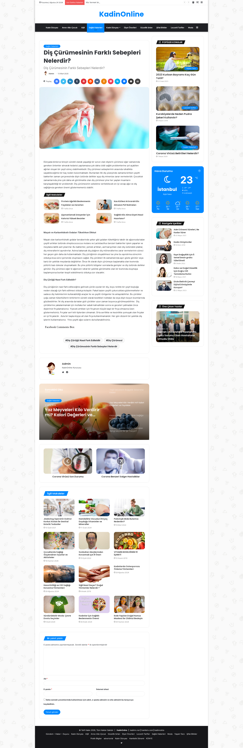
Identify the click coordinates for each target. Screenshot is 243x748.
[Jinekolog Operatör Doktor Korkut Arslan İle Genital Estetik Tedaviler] (59, 507)
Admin (51, 74)
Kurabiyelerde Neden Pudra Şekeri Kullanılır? (174, 115)
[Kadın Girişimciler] (164, 246)
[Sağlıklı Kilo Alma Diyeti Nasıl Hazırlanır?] (104, 218)
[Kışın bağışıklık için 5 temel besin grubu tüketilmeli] (164, 258)
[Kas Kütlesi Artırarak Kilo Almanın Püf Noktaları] (104, 204)
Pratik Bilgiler (96, 738)
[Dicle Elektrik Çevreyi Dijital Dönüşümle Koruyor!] (164, 285)
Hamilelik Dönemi (136, 738)
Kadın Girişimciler (183, 242)
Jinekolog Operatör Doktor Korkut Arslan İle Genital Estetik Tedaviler (58, 521)
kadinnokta (159, 730)
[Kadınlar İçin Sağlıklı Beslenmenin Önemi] (94, 604)
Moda (190, 27)
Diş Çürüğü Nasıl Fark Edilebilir (83, 340)
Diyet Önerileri (130, 27)
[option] (94, 412)
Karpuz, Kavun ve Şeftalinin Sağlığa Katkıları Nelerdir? (74, 412)
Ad (46, 679)
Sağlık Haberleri (95, 27)
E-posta (48, 689)
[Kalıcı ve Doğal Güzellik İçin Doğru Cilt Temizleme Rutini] (164, 272)
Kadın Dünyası (52, 27)
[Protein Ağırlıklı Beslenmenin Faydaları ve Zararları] (51, 204)
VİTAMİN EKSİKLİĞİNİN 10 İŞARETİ (126, 553)
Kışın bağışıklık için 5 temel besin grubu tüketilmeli (184, 257)
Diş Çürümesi (114, 340)
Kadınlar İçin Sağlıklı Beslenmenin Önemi (89, 617)
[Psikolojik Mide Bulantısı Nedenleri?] (129, 507)
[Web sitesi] (63, 372)
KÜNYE (149, 738)
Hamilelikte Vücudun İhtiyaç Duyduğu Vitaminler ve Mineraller (93, 521)
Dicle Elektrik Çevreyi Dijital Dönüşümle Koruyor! (184, 284)
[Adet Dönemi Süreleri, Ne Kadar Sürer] (164, 233)
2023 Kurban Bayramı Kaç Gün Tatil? (176, 76)
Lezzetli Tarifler (177, 27)
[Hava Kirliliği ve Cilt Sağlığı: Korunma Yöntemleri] (59, 574)
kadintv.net (135, 730)
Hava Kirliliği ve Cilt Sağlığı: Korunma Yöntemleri (57, 586)
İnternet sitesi (102, 689)
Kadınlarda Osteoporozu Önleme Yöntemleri (127, 567)
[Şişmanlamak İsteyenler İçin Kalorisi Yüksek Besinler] (51, 218)
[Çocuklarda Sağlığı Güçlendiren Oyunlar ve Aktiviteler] (59, 540)
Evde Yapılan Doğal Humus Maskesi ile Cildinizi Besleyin (128, 617)
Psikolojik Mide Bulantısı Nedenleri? (126, 520)
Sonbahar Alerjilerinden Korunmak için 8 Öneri (91, 553)
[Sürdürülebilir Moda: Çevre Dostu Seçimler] (59, 604)
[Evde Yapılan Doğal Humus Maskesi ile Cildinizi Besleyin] (129, 604)
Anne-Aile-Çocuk (69, 27)
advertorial (108, 738)
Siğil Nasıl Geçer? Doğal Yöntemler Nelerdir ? (91, 586)
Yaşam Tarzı (179, 734)
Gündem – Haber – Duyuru (57, 734)
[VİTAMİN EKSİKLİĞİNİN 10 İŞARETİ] (129, 540)
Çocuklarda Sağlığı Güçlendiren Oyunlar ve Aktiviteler (56, 555)
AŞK (83, 27)
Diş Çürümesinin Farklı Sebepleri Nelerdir (94, 346)
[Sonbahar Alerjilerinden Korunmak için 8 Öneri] (94, 540)
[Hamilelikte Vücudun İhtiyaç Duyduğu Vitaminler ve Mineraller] (94, 507)
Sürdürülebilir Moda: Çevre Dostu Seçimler (57, 617)
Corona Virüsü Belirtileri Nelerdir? (177, 153)
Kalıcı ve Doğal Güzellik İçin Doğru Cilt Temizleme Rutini (185, 271)
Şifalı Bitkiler (161, 27)
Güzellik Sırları (146, 27)
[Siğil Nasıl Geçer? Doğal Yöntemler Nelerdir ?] (94, 574)
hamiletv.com (147, 730)
